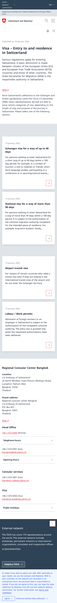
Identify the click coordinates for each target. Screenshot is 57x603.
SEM (4, 90)
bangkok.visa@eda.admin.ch (16, 499)
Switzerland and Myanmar (20, 21)
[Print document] (48, 31)
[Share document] (53, 31)
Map (4, 420)
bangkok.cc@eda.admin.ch (15, 480)
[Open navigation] (53, 20)
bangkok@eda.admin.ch (14, 452)
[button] (52, 524)
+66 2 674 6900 (9, 432)
